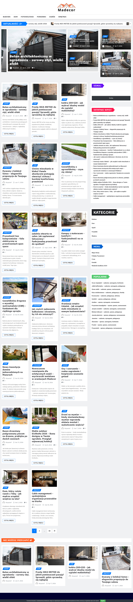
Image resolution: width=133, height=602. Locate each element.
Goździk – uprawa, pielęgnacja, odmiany (104, 299)
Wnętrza (62, 17)
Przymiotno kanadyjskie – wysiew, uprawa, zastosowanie (109, 305)
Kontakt (94, 262)
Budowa (6, 17)
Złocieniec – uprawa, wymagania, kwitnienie (105, 322)
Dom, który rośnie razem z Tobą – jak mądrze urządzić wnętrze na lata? (12, 495)
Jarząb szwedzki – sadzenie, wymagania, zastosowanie (109, 309)
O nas (93, 259)
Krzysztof (10, 66)
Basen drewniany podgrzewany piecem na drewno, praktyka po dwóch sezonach (15, 435)
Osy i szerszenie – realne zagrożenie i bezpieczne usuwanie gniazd (72, 372)
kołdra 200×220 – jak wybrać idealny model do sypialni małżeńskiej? (34, 60)
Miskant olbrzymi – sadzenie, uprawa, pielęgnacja (107, 312)
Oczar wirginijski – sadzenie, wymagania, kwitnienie (107, 283)
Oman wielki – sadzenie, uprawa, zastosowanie (106, 289)
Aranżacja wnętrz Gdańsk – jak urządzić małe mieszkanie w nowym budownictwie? (73, 307)
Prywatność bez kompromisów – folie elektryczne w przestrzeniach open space (13, 241)
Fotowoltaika (27, 17)
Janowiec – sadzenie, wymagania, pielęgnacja (106, 318)
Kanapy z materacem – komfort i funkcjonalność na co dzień (73, 237)
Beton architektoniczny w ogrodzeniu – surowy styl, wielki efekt (81, 41)
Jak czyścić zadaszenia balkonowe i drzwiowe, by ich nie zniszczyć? (44, 311)
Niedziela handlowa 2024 (99, 266)
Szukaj (97, 86)
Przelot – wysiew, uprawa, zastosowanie (104, 325)
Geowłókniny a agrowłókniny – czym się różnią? (72, 169)
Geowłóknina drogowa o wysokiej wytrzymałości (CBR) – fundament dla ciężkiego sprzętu (14, 305)
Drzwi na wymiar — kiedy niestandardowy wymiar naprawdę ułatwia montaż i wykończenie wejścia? (73, 419)
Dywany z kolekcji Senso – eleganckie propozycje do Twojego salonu (115, 68)
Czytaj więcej (9, 134)
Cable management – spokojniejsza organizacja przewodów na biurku (44, 497)
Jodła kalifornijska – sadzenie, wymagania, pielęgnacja (108, 286)
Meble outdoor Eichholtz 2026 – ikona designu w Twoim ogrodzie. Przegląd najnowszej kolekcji (43, 436)
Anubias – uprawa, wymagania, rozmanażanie (105, 302)
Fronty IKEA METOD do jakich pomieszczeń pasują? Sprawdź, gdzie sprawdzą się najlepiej (114, 41)
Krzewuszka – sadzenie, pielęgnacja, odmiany (106, 296)
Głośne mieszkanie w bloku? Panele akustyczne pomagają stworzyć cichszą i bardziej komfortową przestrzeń (43, 175)
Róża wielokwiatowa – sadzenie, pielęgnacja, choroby (108, 292)
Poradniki (41, 17)
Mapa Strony (95, 253)
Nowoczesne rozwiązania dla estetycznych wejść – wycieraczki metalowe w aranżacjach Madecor (44, 373)
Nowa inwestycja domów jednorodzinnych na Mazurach (13, 371)
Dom (16, 17)
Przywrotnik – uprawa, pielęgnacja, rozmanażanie (107, 328)
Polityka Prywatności (98, 256)
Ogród (52, 17)
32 (49, 531)
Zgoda (102, 600)
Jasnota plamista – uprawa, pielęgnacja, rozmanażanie (108, 315)
